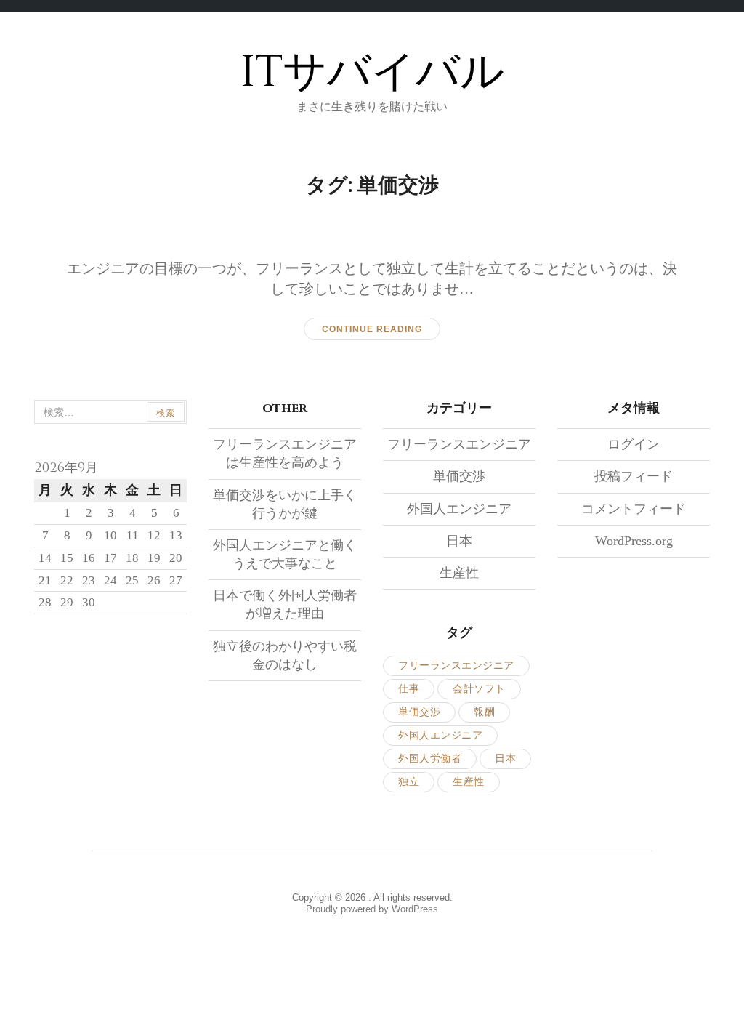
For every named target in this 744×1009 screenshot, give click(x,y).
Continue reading (372, 329)
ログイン (633, 444)
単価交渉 (459, 476)
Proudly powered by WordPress (372, 909)
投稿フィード (633, 476)
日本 (459, 541)
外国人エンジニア (459, 509)
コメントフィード (633, 509)
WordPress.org (634, 541)
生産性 (459, 573)
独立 (408, 781)
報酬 (484, 712)
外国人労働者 (429, 758)
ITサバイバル (372, 72)
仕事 (408, 688)
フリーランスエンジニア (459, 444)
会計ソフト (479, 688)
